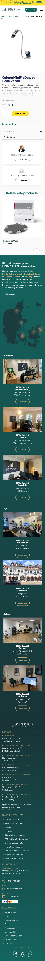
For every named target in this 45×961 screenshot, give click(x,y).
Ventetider (7, 810)
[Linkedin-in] (29, 954)
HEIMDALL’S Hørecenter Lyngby (16, 745)
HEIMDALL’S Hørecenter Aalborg (16, 794)
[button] (8, 100)
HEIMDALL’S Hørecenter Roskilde (16, 755)
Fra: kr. (8, 244)
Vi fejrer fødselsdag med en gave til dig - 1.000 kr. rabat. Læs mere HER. (22, 3)
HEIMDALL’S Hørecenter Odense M (17, 765)
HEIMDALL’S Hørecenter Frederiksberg (19, 736)
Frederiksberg (9, 274)
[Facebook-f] (16, 954)
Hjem (3, 16)
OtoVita (15, 16)
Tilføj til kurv (20, 114)
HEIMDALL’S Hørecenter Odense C (17, 775)
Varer (9, 16)
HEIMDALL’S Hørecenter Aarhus (16, 784)
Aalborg (28, 277)
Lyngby (20, 274)
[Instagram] (22, 954)
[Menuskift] (41, 9)
